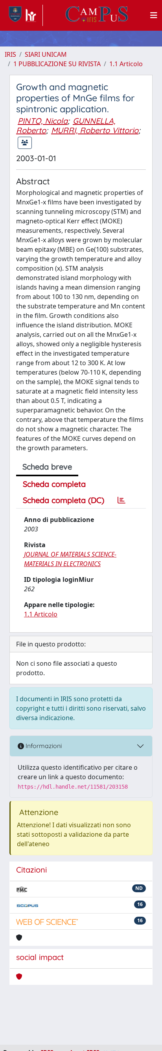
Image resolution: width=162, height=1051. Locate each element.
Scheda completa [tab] (54, 484)
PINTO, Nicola (43, 121)
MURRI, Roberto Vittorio (94, 130)
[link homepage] (24, 15)
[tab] (121, 500)
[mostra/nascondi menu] (153, 15)
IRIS (10, 54)
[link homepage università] (96, 15)
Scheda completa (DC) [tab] (63, 500)
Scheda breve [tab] (47, 467)
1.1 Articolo (126, 63)
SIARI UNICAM (46, 54)
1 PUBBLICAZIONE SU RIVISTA (57, 63)
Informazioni (43, 746)
